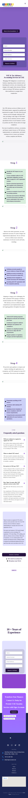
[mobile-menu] (25, 3)
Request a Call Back (10, 63)
